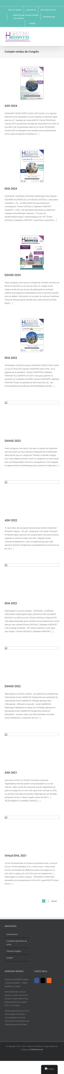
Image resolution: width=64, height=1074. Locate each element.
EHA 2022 (11, 603)
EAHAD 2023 (13, 440)
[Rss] (49, 980)
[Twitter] (43, 980)
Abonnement (12, 934)
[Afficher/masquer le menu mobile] (58, 32)
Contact (10, 957)
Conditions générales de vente (17, 943)
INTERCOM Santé (36, 1049)
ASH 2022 (11, 520)
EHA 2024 (11, 188)
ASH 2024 (11, 105)
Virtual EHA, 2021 (16, 855)
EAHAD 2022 (13, 686)
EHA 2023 (11, 357)
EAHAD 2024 (13, 275)
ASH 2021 (11, 772)
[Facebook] (36, 980)
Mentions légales (14, 951)
